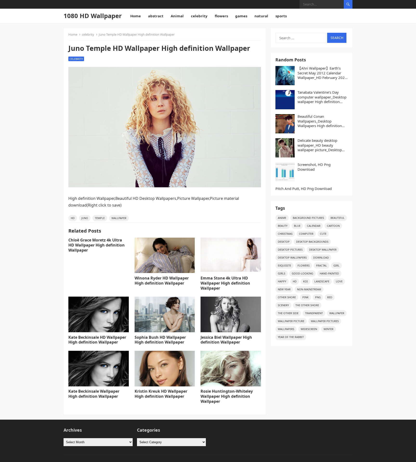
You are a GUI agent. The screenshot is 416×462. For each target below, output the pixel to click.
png (318, 297)
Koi (305, 281)
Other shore (287, 297)
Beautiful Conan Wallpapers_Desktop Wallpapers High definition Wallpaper (320, 121)
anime (282, 218)
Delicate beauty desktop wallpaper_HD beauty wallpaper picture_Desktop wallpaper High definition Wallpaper (320, 145)
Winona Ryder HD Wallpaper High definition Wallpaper (162, 280)
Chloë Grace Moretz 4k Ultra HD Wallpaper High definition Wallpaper (96, 245)
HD (73, 218)
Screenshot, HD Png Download (314, 167)
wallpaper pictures (325, 321)
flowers (221, 15)
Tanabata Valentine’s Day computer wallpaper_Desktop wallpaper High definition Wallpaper (322, 97)
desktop (284, 241)
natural (261, 15)
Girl (336, 265)
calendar (313, 226)
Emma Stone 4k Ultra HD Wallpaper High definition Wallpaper (225, 283)
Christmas (285, 233)
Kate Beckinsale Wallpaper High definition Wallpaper (93, 394)
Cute (323, 233)
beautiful (337, 218)
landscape (321, 281)
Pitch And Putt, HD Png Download (303, 188)
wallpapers (286, 329)
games (241, 15)
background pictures (308, 218)
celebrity (199, 15)
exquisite (284, 265)
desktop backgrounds (312, 241)
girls (281, 273)
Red (329, 297)
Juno (84, 218)
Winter (328, 329)
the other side (288, 313)
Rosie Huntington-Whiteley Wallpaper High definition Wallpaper (227, 396)
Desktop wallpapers (292, 257)
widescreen (309, 329)
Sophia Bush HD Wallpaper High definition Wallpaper (160, 340)
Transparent (314, 313)
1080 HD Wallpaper (93, 16)
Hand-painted (329, 273)
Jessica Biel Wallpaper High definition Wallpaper (226, 340)
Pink (305, 297)
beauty (282, 226)
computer (306, 233)
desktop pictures (290, 249)
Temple (100, 218)
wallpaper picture (291, 321)
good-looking (302, 273)
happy (282, 281)
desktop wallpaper (323, 249)
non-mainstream (309, 289)
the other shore (307, 305)
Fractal (321, 265)
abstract (155, 15)
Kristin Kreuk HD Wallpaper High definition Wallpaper (161, 394)
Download (321, 257)
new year (284, 289)
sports (281, 15)
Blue (297, 226)
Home (135, 15)
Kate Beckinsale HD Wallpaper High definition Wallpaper (97, 340)
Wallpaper (118, 218)
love (339, 281)
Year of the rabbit (291, 337)
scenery (283, 305)
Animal (177, 15)
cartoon (333, 226)
